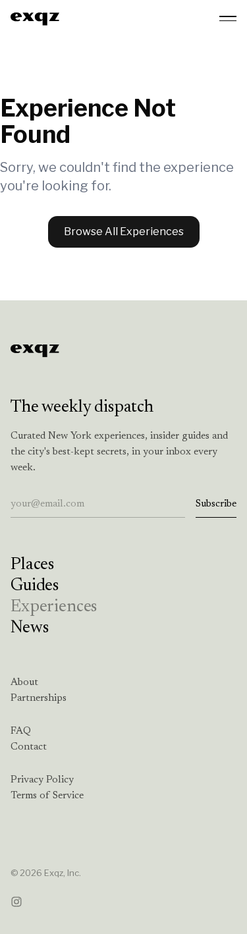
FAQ (21, 731)
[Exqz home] (35, 18)
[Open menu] (228, 18)
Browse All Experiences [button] (124, 231)
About (24, 683)
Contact (29, 747)
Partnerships (39, 698)
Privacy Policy (42, 780)
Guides (35, 586)
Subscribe (216, 504)
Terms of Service (47, 796)
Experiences (54, 607)
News (29, 628)
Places (32, 565)
